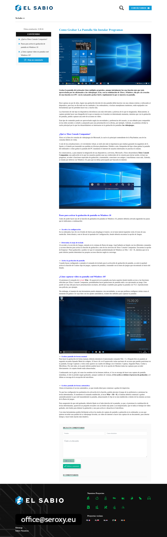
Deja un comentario (35, 60)
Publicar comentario (72, 466)
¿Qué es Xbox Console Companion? (34, 39)
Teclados (19, 18)
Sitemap (18, 528)
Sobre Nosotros (22, 531)
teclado (82, 280)
